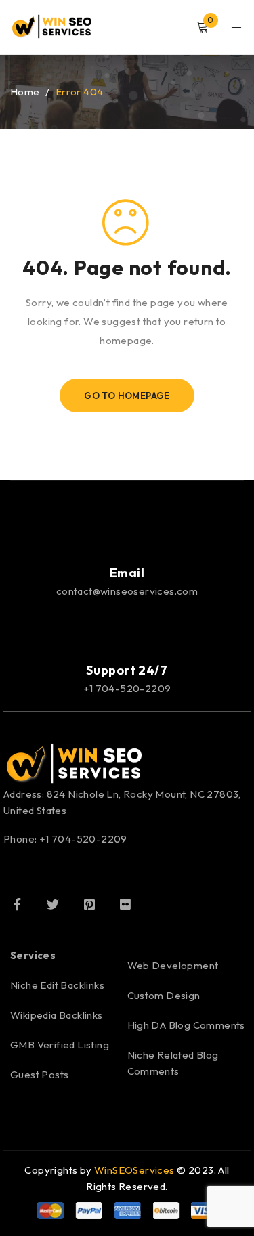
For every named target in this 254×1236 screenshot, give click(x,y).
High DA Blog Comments (186, 1025)
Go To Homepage (127, 395)
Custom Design (163, 995)
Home (25, 91)
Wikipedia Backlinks (56, 1014)
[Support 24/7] (127, 630)
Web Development (173, 965)
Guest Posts (39, 1074)
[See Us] (89, 904)
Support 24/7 (126, 670)
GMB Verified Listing (59, 1044)
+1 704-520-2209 (127, 688)
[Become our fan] (16, 904)
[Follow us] (52, 904)
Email (127, 572)
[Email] (127, 532)
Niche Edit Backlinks (57, 985)
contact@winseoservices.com (127, 590)
